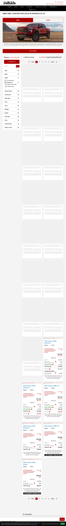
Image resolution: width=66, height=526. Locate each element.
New (16, 6)
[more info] (53, 338)
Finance (30, 6)
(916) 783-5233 (60, 2)
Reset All (12, 61)
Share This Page (15, 57)
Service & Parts (41, 6)
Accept (62, 523)
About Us (32, 9)
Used (22, 6)
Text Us (62, 519)
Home (10, 6)
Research (53, 6)
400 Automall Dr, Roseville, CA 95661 (55, 4)
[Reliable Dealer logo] (9, 4)
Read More (33, 51)
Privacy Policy (34, 524)
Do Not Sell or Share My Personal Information (50, 523)
